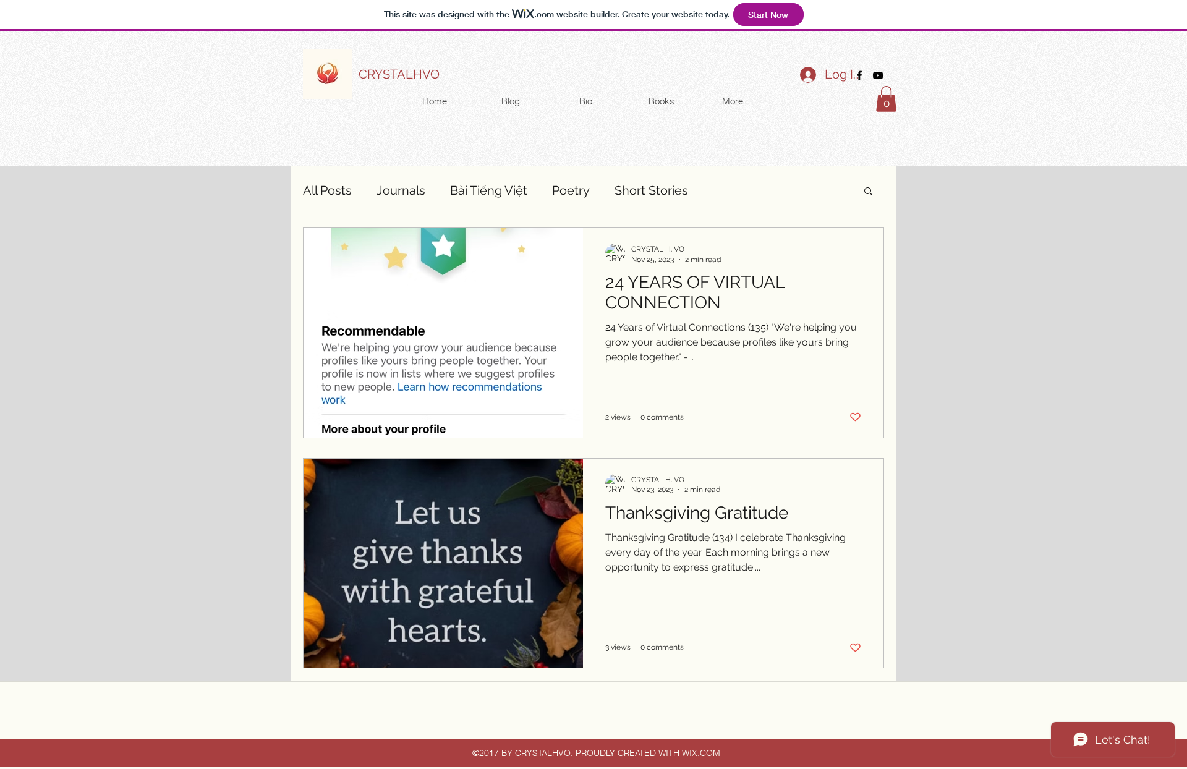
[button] (886, 99)
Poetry (571, 190)
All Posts (327, 190)
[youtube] (878, 75)
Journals (401, 190)
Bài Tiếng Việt (488, 190)
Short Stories (651, 190)
